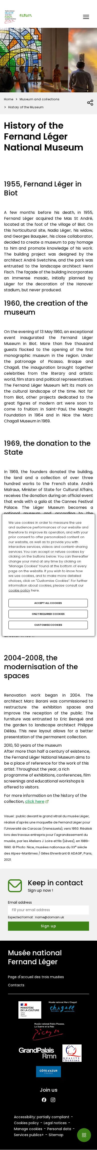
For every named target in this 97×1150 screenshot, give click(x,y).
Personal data (59, 1128)
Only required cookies (48, 614)
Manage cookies (28, 1128)
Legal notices (55, 1122)
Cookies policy (26, 1122)
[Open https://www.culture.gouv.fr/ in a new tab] (29, 1010)
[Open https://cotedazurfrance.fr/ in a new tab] (48, 1072)
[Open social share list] (90, 103)
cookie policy (19, 590)
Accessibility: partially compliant (41, 1116)
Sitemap (56, 1134)
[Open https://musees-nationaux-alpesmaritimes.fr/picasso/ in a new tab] (48, 1032)
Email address (20, 902)
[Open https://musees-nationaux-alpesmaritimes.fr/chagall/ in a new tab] (63, 1010)
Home (8, 99)
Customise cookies (48, 625)
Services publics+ (29, 1134)
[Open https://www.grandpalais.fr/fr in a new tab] (37, 1054)
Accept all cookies (48, 603)
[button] (86, 17)
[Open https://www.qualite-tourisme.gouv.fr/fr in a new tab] (72, 1054)
